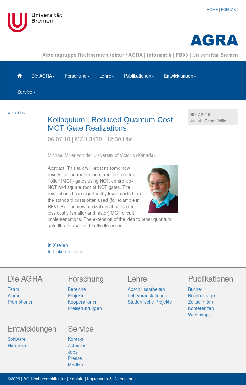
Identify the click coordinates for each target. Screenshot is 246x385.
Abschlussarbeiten (146, 289)
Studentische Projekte (150, 302)
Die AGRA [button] (41, 75)
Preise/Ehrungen (85, 308)
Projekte (76, 295)
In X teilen (58, 245)
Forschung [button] (75, 75)
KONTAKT (229, 9)
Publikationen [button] (137, 75)
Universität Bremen (215, 55)
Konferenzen (201, 308)
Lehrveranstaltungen (149, 295)
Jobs (73, 351)
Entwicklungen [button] (178, 75)
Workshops (199, 314)
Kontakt (75, 339)
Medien (75, 364)
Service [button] (24, 91)
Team (13, 289)
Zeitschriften (200, 302)
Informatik (159, 55)
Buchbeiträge (201, 295)
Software (17, 339)
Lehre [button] (105, 75)
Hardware (18, 345)
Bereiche (77, 289)
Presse (75, 358)
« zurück (16, 112)
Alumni (14, 295)
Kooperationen (83, 302)
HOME (212, 9)
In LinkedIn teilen (65, 251)
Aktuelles (77, 345)
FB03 (182, 55)
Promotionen (21, 302)
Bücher (195, 289)
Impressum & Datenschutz (112, 378)
